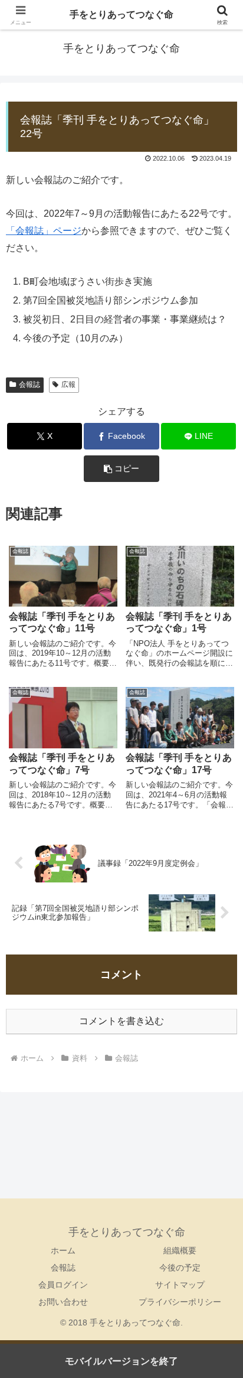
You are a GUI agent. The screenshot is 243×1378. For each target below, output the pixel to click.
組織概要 (179, 1250)
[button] (121, 468)
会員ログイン (63, 1284)
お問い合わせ (63, 1302)
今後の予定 (180, 1267)
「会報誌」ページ (43, 231)
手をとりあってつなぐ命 (121, 14)
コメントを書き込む (121, 1021)
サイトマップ (180, 1284)
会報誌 (29, 384)
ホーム (63, 1250)
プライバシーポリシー (180, 1302)
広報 (68, 384)
